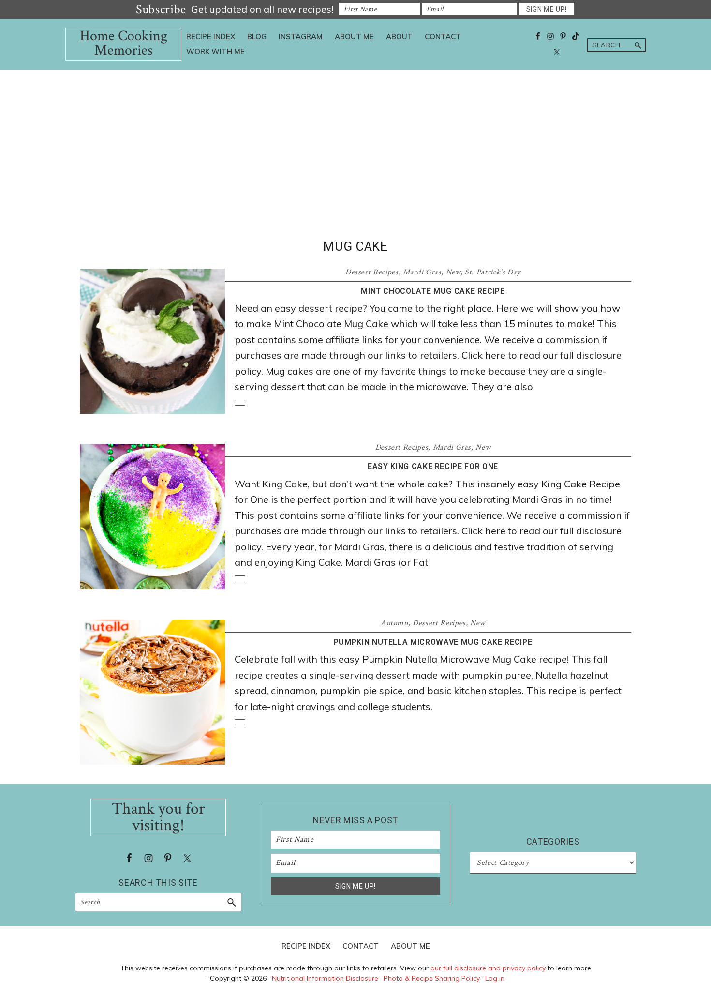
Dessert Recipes (372, 272)
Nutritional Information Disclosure (325, 978)
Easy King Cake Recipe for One (433, 466)
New (453, 272)
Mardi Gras (422, 272)
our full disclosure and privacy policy (488, 968)
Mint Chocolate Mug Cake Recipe (433, 291)
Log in (494, 978)
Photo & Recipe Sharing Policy (432, 978)
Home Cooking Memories (123, 43)
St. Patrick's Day (492, 272)
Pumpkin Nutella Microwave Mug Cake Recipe (433, 642)
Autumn (394, 623)
